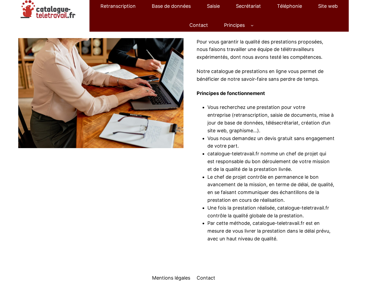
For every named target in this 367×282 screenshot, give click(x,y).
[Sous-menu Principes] (252, 25)
